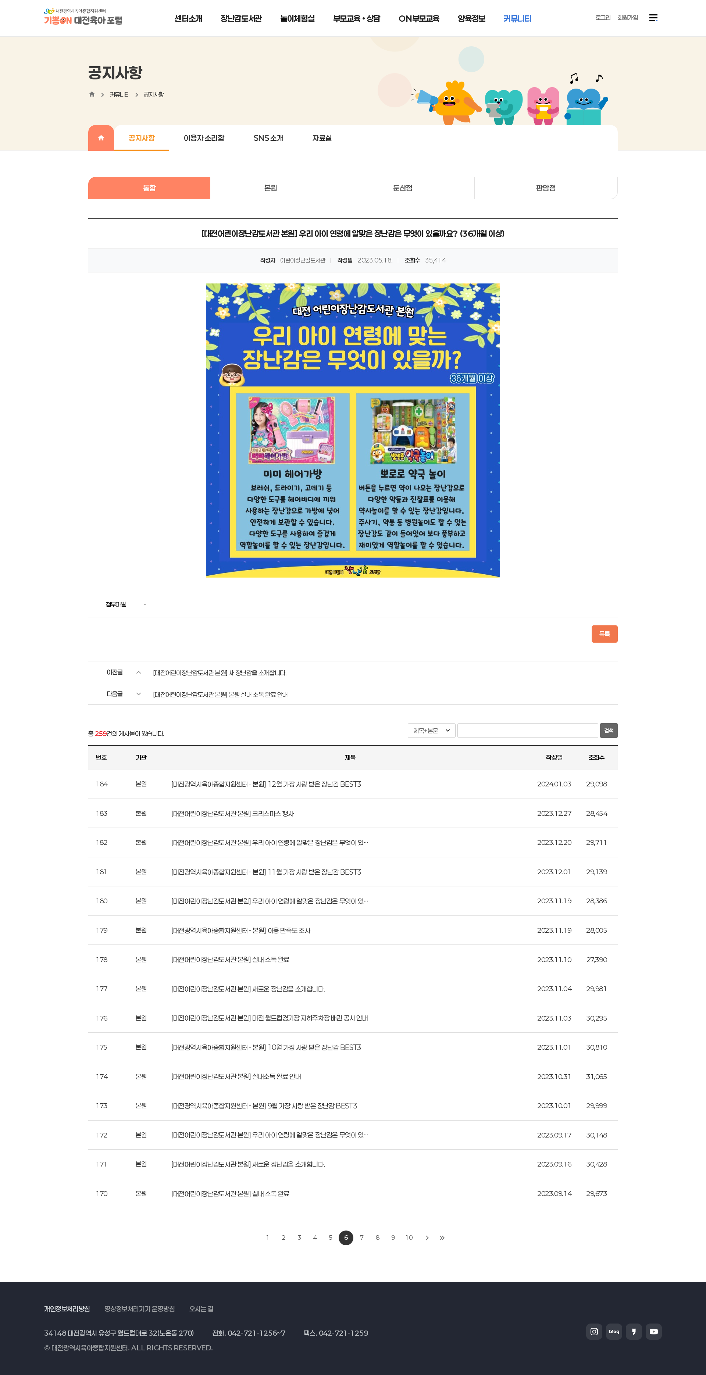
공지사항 (154, 94)
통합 (149, 187)
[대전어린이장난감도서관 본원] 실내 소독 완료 (230, 960)
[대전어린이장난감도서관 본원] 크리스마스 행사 (232, 814)
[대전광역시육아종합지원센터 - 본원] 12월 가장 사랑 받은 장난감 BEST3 (266, 784)
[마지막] (442, 1238)
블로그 (614, 1332)
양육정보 (471, 18)
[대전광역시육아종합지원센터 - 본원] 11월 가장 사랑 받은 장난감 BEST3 (266, 872)
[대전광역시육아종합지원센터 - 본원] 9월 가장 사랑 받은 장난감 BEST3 (264, 1106)
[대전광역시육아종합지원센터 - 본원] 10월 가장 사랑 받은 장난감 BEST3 (266, 1047)
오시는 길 (201, 1309)
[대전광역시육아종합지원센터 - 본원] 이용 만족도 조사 (240, 930)
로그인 (603, 17)
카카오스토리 (634, 1332)
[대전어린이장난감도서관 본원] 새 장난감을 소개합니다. (219, 672)
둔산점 (403, 187)
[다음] (427, 1238)
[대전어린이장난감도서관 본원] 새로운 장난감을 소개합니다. (248, 989)
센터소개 (188, 18)
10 (408, 1237)
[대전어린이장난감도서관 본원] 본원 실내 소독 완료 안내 (220, 694)
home (92, 94)
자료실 (322, 137)
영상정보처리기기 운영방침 (139, 1309)
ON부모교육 (419, 18)
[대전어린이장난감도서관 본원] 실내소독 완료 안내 (236, 1076)
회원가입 (628, 17)
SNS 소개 (269, 137)
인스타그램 (594, 1332)
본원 (270, 187)
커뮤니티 (517, 18)
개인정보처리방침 (67, 1309)
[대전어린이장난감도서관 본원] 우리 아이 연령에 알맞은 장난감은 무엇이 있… (269, 843)
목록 (604, 634)
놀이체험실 (297, 18)
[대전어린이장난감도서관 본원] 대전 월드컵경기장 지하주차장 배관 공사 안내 (269, 1018)
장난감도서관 (241, 18)
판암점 (546, 187)
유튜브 (654, 1332)
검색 (609, 731)
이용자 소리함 (204, 137)
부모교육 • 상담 (356, 18)
